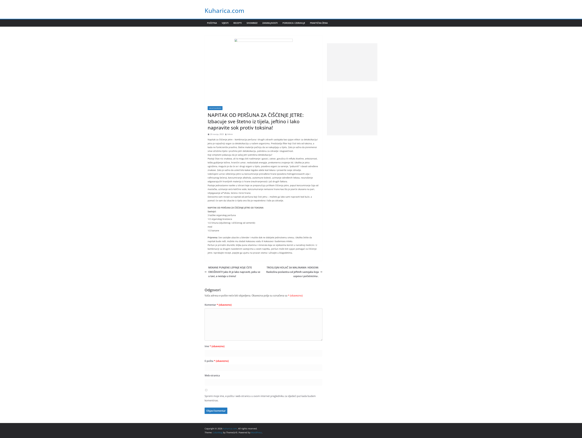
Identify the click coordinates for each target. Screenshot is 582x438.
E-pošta (217, 361)
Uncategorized (215, 108)
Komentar (218, 304)
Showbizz (252, 22)
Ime (214, 346)
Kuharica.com (224, 10)
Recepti (237, 22)
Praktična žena (319, 22)
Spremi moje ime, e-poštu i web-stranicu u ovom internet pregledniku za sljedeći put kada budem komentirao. (260, 398)
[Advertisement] (352, 62)
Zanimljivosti (270, 22)
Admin (230, 134)
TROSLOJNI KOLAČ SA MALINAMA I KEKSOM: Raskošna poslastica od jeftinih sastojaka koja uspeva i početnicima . (292, 272)
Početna (212, 22)
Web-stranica (212, 375)
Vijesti (225, 22)
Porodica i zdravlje (294, 22)
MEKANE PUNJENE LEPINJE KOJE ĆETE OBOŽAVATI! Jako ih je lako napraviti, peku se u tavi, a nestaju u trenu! (234, 272)
